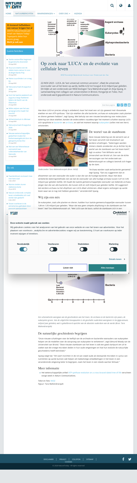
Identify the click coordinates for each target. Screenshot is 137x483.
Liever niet (68, 268)
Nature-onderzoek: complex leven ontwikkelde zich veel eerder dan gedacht (20, 195)
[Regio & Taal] (121, 5)
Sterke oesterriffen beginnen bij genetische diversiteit (20, 60)
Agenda (78, 13)
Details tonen (115, 259)
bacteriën (58, 122)
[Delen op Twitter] (122, 105)
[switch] (53, 249)
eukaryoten (104, 122)
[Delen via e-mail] (129, 105)
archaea (69, 122)
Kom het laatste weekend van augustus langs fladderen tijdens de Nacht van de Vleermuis (20, 99)
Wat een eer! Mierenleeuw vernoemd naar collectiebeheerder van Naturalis (19, 150)
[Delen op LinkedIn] (125, 105)
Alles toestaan (107, 268)
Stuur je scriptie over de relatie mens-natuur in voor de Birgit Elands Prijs (19, 70)
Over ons (64, 13)
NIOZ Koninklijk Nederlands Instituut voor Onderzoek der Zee (85, 75)
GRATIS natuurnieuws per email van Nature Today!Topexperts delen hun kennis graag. (19, 36)
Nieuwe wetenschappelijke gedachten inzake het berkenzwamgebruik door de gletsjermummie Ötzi (20, 137)
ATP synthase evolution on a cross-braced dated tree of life (94, 372)
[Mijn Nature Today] (129, 5)
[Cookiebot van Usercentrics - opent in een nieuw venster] (115, 213)
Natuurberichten (24, 13)
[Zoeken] (112, 5)
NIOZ (53, 380)
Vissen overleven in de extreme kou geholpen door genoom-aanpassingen (20, 206)
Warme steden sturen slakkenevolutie (17, 185)
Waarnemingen (45, 13)
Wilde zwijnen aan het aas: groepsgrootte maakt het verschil (19, 111)
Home (8, 13)
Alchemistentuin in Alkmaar (19, 119)
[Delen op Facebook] (118, 105)
